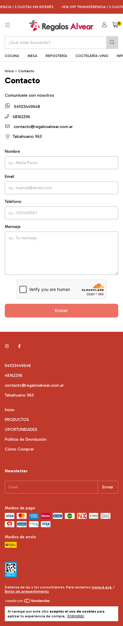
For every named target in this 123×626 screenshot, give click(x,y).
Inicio (9, 71)
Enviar (61, 310)
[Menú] (7, 25)
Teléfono (13, 201)
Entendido (75, 616)
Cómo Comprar (19, 449)
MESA (32, 56)
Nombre (12, 151)
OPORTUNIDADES (21, 429)
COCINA (12, 56)
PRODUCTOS (17, 419)
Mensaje (13, 226)
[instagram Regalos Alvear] (7, 346)
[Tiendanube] (28, 602)
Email (9, 176)
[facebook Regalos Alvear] (19, 346)
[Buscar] (112, 42)
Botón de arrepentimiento (27, 591)
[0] (115, 25)
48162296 (20, 116)
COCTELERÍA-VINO (92, 56)
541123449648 (26, 106)
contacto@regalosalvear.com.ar (43, 126)
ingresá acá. (102, 587)
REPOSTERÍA (56, 56)
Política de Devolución (26, 439)
